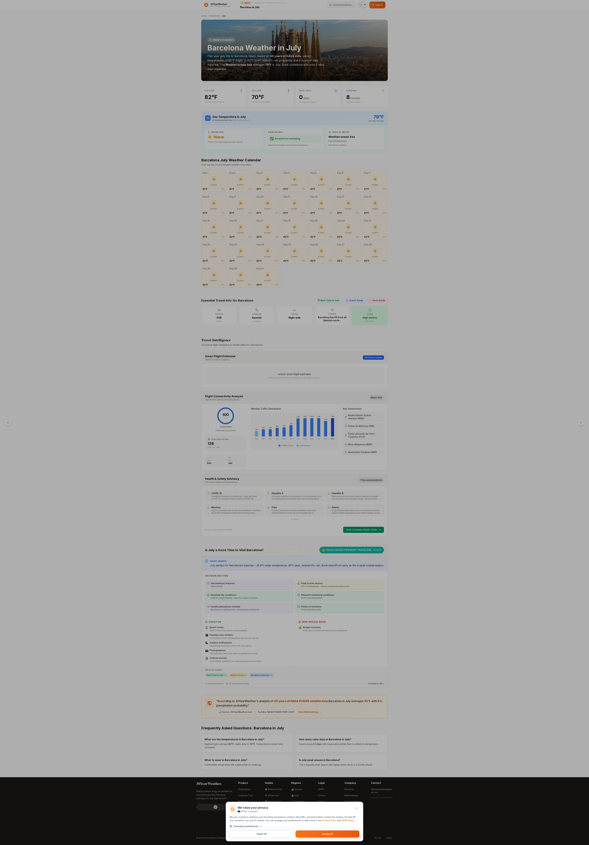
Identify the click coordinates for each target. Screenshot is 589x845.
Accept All (327, 834)
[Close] (356, 808)
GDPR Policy (348, 820)
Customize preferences (245, 826)
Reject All (262, 834)
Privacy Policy (329, 820)
